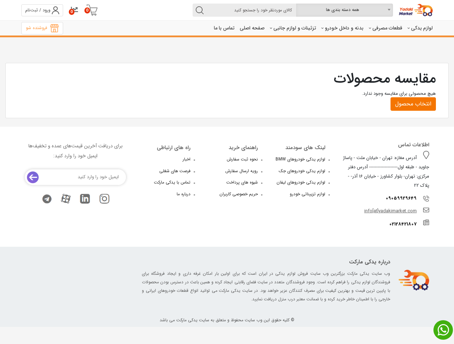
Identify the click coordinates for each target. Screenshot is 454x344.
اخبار (186, 159)
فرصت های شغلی (174, 171)
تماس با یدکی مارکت (172, 182)
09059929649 (401, 198)
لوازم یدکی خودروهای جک (302, 171)
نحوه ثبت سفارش (242, 159)
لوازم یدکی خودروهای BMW (300, 159)
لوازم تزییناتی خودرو (307, 194)
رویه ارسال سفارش (241, 171)
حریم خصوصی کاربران (239, 194)
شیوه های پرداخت (242, 182)
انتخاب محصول (413, 103)
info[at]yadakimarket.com (390, 211)
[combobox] (344, 10)
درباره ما (183, 194)
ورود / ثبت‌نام (37, 10)
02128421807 (403, 224)
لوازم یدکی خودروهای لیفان (301, 182)
